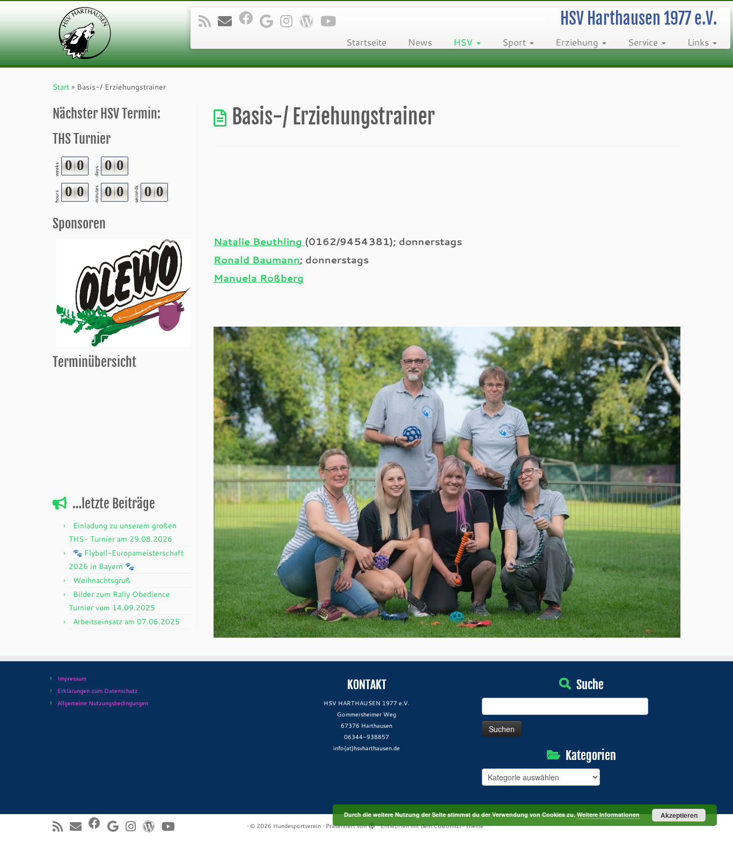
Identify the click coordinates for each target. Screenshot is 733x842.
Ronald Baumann (257, 260)
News (420, 42)
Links (699, 42)
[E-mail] (228, 21)
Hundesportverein (297, 826)
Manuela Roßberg (259, 278)
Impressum (71, 678)
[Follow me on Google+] (270, 21)
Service (644, 42)
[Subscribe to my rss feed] (208, 21)
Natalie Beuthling (259, 241)
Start (61, 87)
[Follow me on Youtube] (331, 21)
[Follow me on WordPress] (309, 21)
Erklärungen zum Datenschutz (97, 690)
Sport (515, 42)
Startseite (366, 42)
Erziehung (578, 42)
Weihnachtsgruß (101, 580)
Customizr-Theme (458, 826)
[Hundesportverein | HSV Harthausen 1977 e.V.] (84, 33)
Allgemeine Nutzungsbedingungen (102, 703)
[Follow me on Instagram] (289, 21)
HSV (464, 42)
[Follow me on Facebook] (249, 17)
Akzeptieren (679, 815)
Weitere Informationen (608, 814)
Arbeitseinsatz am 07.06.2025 (126, 621)
